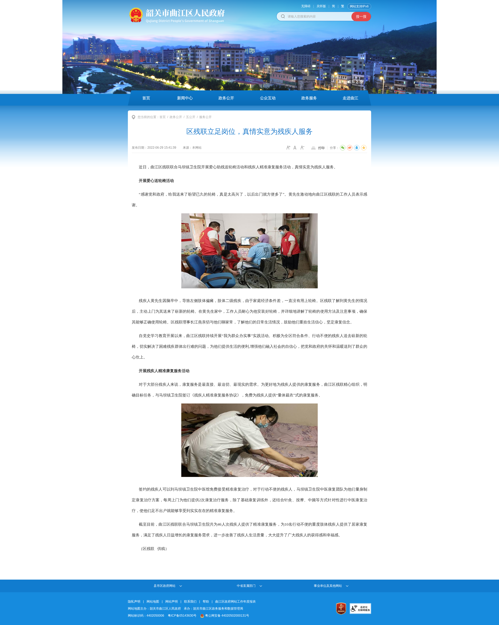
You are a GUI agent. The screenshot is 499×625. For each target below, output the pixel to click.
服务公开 (205, 117)
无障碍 (306, 6)
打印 (321, 148)
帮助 (206, 601)
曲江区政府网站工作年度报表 (235, 601)
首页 (162, 117)
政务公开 (176, 117)
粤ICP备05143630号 (182, 615)
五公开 (190, 117)
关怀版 (321, 6)
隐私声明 (134, 601)
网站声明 (171, 601)
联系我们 (190, 601)
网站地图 (153, 601)
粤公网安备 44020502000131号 (227, 615)
